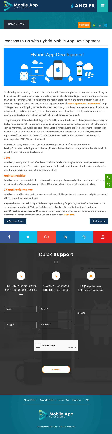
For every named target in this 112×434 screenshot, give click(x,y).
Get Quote (84, 25)
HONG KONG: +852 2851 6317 (56, 290)
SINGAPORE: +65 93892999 (56, 286)
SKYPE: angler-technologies (91, 290)
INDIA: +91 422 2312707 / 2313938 (21, 286)
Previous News (14, 221)
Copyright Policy (46, 400)
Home (11, 24)
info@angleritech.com (91, 286)
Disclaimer (76, 400)
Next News (99, 221)
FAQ (87, 400)
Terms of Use (63, 400)
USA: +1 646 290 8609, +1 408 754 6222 (21, 292)
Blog (20, 24)
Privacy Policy (30, 400)
